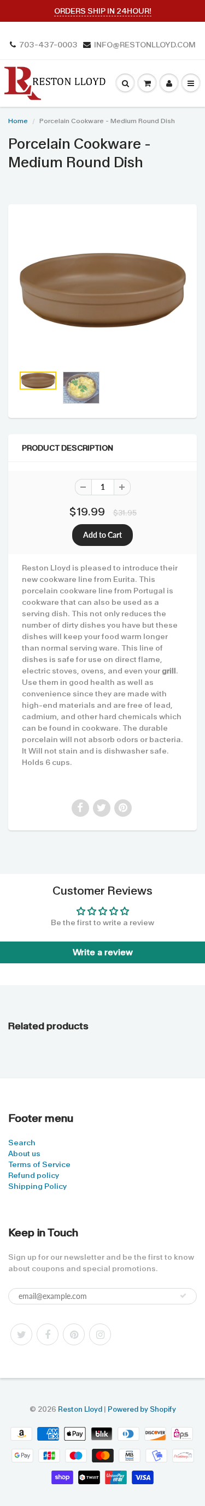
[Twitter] (21, 1334)
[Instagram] (100, 1334)
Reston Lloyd (80, 1409)
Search (22, 1142)
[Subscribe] (183, 1295)
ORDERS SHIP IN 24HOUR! (102, 11)
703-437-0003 (48, 45)
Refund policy (33, 1175)
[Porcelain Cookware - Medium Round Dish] (102, 290)
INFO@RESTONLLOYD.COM (145, 45)
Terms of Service (39, 1164)
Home (18, 121)
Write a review (103, 952)
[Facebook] (47, 1334)
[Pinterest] (74, 1334)
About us (24, 1153)
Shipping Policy (37, 1186)
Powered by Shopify (142, 1409)
